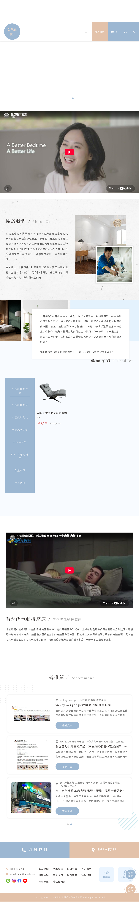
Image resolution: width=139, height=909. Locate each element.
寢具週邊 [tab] (20, 482)
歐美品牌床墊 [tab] (20, 429)
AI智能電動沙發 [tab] (20, 390)
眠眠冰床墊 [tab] (20, 442)
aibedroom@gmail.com (22, 871)
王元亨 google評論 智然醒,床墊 (77, 705)
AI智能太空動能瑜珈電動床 (52, 415)
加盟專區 (72, 872)
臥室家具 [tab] (20, 470)
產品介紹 (44, 866)
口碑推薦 (72, 866)
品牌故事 (58, 866)
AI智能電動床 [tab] (20, 405)
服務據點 (44, 872)
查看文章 (67, 725)
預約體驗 (86, 872)
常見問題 (58, 872)
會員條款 (44, 878)
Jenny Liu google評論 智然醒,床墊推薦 (83, 788)
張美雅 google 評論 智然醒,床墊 (77, 746)
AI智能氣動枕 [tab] (20, 417)
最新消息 (86, 866)
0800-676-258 (17, 866)
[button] (134, 73)
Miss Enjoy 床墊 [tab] (20, 456)
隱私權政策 (59, 878)
